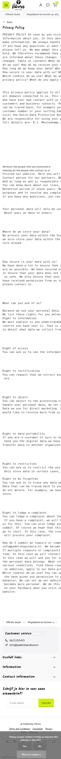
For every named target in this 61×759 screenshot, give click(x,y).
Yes (25, 746)
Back (9, 22)
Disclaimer (38, 728)
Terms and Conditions (19, 728)
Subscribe (46, 702)
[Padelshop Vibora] (18, 5)
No (39, 746)
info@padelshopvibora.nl (23, 645)
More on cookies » (31, 754)
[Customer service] (38, 633)
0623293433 (17, 640)
